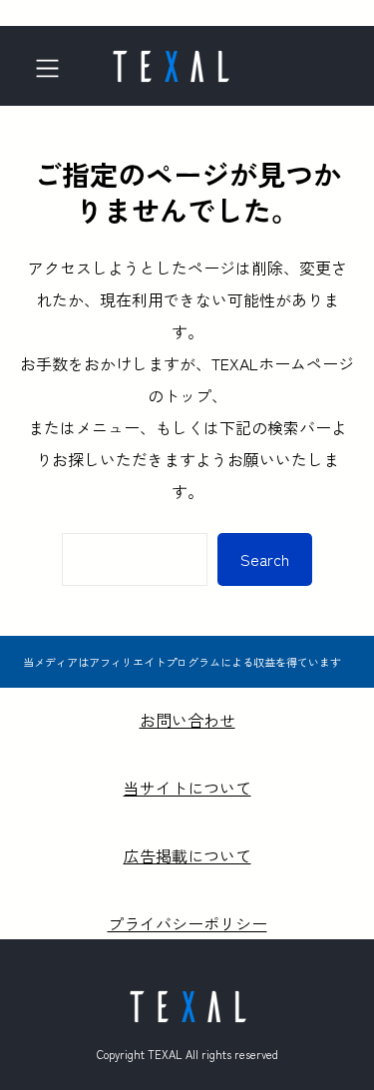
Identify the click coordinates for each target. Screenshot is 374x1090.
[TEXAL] (170, 60)
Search (264, 559)
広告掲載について (187, 855)
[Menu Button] (53, 68)
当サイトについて (187, 788)
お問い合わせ (187, 720)
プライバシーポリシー (187, 923)
